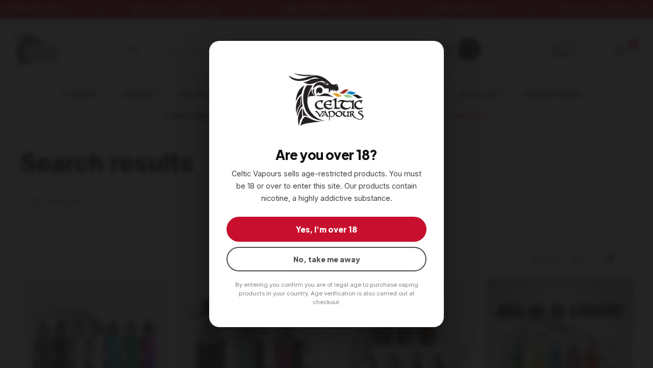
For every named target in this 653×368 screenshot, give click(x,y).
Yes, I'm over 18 (326, 229)
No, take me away (326, 259)
